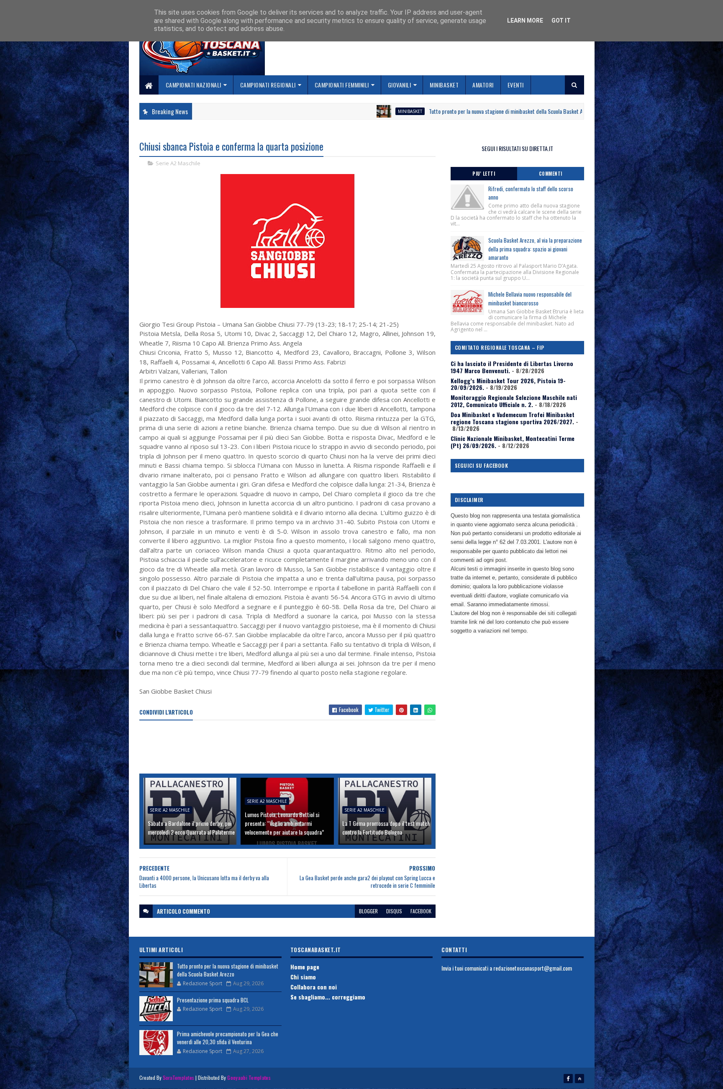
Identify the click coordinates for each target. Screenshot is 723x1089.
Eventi (516, 84)
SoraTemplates (179, 1077)
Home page (304, 966)
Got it (561, 20)
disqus (394, 911)
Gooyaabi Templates (248, 1077)
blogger (368, 911)
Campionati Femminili (342, 84)
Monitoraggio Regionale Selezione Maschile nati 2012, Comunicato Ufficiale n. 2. (514, 401)
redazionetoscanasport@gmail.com (532, 967)
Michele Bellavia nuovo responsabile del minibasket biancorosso (530, 298)
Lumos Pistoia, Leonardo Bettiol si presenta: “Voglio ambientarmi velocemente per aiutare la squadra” (284, 823)
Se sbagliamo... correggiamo (327, 996)
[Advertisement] (291, 747)
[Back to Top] (579, 1078)
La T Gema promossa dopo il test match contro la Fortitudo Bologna (386, 827)
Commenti (550, 173)
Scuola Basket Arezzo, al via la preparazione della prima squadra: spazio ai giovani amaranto (535, 249)
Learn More (525, 20)
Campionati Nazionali (193, 84)
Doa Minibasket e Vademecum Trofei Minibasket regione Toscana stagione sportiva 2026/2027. (512, 418)
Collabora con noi (313, 986)
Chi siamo (303, 976)
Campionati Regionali (268, 84)
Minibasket (444, 84)
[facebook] (568, 1078)
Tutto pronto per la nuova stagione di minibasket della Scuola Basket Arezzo (457, 111)
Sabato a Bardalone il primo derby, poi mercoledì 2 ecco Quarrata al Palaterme (191, 827)
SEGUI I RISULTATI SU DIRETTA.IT (517, 148)
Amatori (483, 84)
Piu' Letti (483, 173)
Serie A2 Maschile (178, 163)
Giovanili (399, 84)
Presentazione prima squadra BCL (213, 1000)
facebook (420, 911)
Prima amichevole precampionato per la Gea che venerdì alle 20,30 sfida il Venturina (227, 1038)
